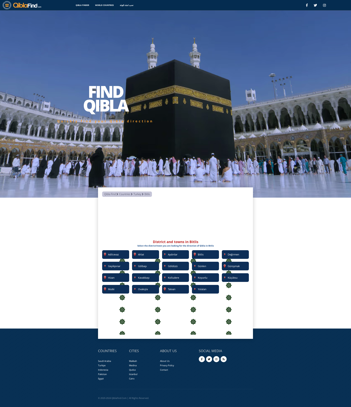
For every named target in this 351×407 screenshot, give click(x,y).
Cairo (132, 378)
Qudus (132, 369)
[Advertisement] (175, 220)
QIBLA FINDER (82, 5)
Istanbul (133, 374)
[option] (175, 104)
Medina (133, 365)
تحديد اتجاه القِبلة (126, 5)
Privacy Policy (167, 365)
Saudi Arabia (104, 361)
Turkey (137, 194)
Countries (124, 194)
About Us (165, 361)
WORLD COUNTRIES (104, 5)
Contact (164, 369)
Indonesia (103, 369)
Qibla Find (110, 194)
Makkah (133, 361)
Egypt (101, 378)
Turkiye (102, 365)
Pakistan (102, 374)
